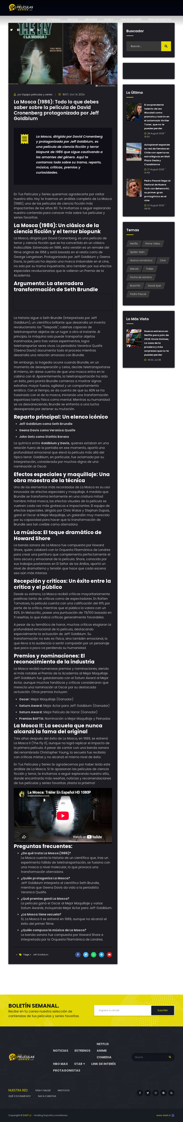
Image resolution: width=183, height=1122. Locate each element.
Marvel (134, 269)
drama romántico (141, 260)
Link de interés (130, 19)
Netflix (73, 19)
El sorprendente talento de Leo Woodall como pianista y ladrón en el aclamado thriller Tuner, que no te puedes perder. (156, 116)
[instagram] (25, 30)
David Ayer (154, 285)
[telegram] (31, 30)
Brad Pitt (135, 285)
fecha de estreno (141, 277)
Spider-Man (137, 252)
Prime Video (152, 243)
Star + (108, 19)
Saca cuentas (47, 1096)
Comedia (104, 1057)
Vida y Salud (43, 1090)
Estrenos (53, 19)
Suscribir (162, 1010)
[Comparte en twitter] (85, 954)
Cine (163, 260)
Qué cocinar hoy (19, 1096)
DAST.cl (27, 1115)
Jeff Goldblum (40, 954)
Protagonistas (159, 19)
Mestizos (64, 1090)
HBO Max (91, 19)
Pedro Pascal (138, 294)
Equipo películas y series (37, 94)
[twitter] (11, 30)
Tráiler (150, 269)
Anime (102, 1050)
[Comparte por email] (109, 954)
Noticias (33, 19)
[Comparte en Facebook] (78, 954)
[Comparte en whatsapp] (93, 954)
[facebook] (18, 30)
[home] (21, 1057)
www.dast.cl (163, 1115)
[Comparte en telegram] (101, 954)
